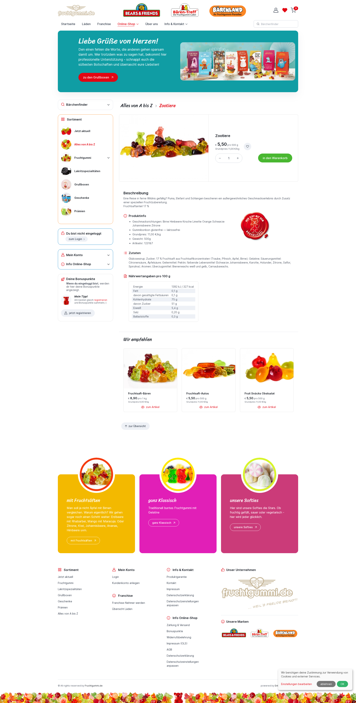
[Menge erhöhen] (237, 158)
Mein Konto (74, 255)
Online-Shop (126, 24)
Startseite (68, 24)
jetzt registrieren (80, 313)
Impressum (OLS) (177, 643)
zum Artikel (152, 407)
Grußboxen (65, 595)
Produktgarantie (177, 576)
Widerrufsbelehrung (179, 637)
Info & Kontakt (174, 24)
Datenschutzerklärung (180, 595)
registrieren (100, 300)
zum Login (75, 239)
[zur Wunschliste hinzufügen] (247, 146)
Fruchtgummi (65, 583)
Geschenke (65, 601)
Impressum (173, 589)
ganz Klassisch (161, 522)
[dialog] (315, 679)
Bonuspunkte (175, 631)
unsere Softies (243, 527)
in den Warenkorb (275, 158)
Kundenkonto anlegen (126, 583)
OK (342, 684)
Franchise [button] (104, 24)
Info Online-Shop (78, 264)
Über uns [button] (151, 24)
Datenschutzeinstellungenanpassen (183, 603)
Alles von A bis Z (68, 613)
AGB (169, 649)
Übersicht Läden (122, 608)
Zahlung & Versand (178, 625)
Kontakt (171, 583)
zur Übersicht (137, 426)
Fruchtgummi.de (94, 685)
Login (115, 576)
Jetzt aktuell (65, 576)
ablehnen (326, 684)
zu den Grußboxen (96, 77)
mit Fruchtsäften (81, 540)
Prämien (63, 607)
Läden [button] (86, 24)
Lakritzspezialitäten (70, 589)
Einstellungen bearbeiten (296, 684)
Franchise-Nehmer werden (128, 602)
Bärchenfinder (77, 104)
